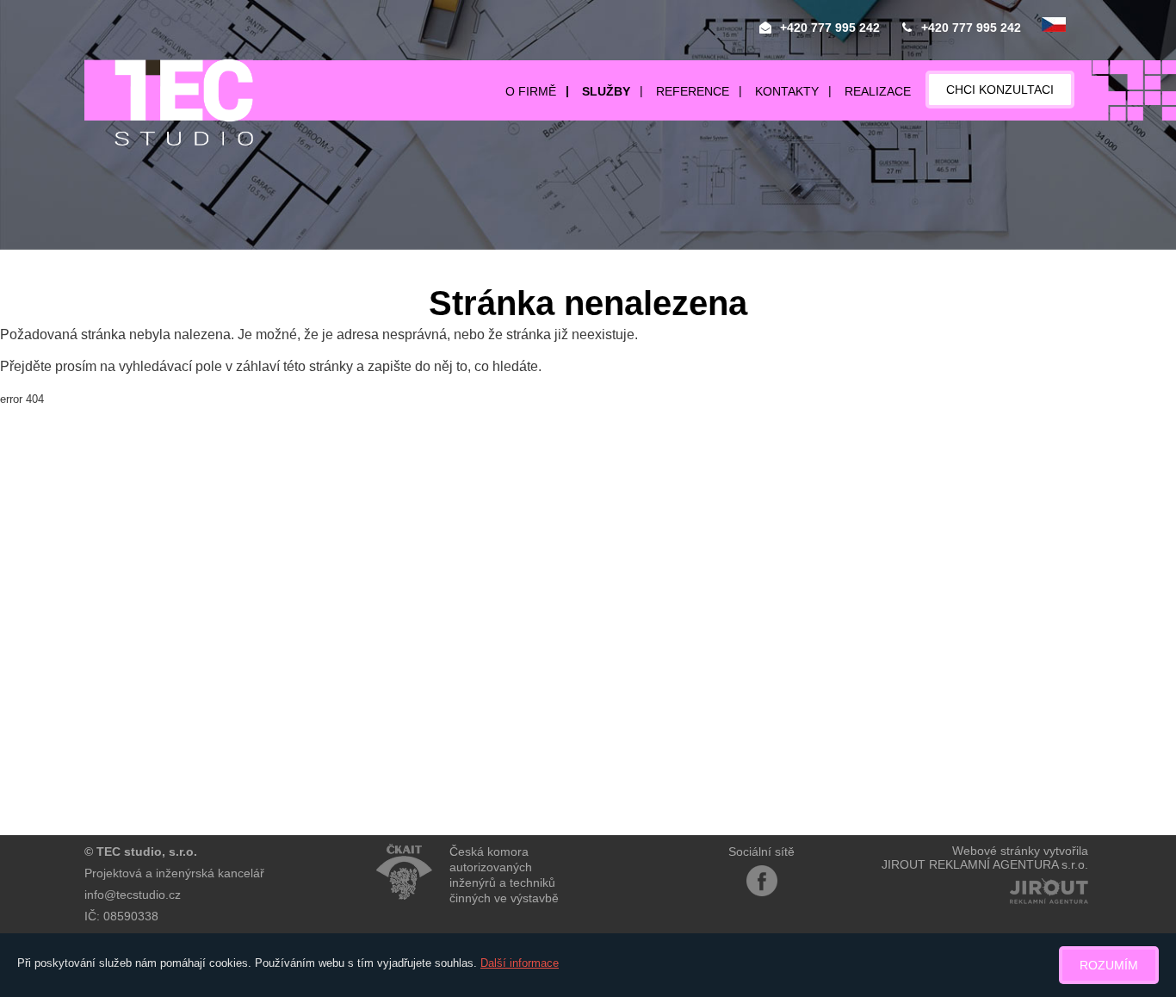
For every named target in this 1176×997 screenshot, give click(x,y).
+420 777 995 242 (830, 27)
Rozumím (1109, 965)
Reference (692, 91)
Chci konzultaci (1000, 89)
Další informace (519, 963)
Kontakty (787, 91)
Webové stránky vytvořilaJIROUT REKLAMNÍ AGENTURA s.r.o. (985, 857)
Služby (606, 91)
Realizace (878, 91)
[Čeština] (1053, 26)
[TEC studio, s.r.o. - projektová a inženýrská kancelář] (168, 102)
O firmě (530, 91)
